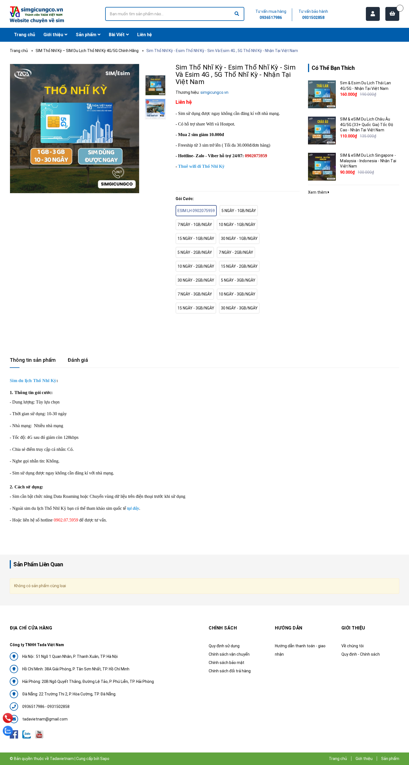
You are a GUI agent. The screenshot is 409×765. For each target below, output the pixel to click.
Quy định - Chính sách (360, 654)
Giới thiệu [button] (353, 628)
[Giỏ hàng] (392, 14)
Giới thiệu (364, 758)
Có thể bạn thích (333, 68)
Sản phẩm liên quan (38, 564)
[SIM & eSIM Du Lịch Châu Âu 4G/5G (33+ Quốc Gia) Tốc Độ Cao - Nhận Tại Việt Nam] (322, 130)
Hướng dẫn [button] (288, 628)
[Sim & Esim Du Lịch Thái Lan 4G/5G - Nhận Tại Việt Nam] (322, 94)
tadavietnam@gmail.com (45, 719)
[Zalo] (8, 731)
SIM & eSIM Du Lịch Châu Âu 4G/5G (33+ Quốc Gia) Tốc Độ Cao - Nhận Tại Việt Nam (366, 124)
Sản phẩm (390, 758)
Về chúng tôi (352, 646)
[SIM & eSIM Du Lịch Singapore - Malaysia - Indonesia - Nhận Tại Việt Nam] (322, 167)
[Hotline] (8, 718)
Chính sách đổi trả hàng (230, 671)
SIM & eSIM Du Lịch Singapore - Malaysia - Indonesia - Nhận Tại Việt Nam (368, 160)
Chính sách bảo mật (226, 662)
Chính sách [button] (223, 628)
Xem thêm (318, 192)
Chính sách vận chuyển (229, 654)
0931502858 (313, 17)
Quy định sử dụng (224, 646)
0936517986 (271, 17)
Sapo (104, 758)
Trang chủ (338, 758)
